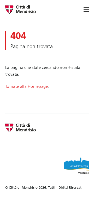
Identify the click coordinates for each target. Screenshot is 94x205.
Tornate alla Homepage (26, 86)
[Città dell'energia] (76, 165)
